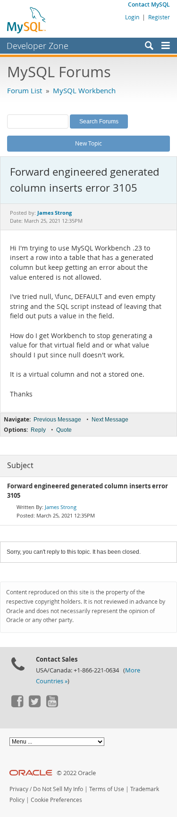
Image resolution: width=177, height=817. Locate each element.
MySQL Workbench (84, 90)
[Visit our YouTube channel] (51, 705)
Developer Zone (37, 45)
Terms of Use (106, 789)
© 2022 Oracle (76, 773)
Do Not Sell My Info (58, 789)
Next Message (110, 419)
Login (132, 17)
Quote (64, 430)
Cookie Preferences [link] (56, 799)
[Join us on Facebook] (17, 705)
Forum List (24, 90)
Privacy (18, 789)
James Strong (60, 506)
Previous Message (57, 419)
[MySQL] (27, 20)
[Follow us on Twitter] (34, 705)
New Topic (88, 143)
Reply (38, 430)
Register (159, 17)
